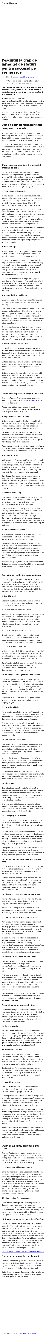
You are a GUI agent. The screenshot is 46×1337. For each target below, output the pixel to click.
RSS (29, 1333)
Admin (34, 1333)
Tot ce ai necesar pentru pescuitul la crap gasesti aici (23, 1251)
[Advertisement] (23, 33)
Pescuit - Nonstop (9, 3)
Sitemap (24, 1333)
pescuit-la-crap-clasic (26, 77)
